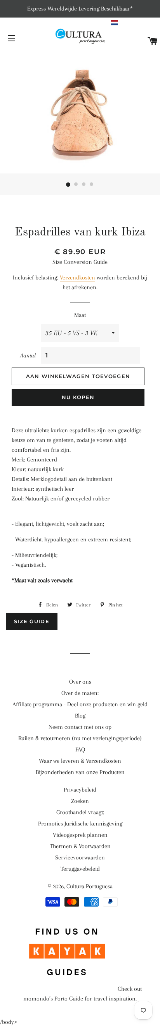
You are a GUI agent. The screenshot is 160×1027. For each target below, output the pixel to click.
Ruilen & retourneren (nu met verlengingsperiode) (80, 738)
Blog (80, 715)
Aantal (28, 355)
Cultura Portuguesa (89, 886)
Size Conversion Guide (80, 261)
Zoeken (80, 800)
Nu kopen (78, 397)
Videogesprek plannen (80, 834)
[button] (134, 23)
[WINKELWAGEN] (153, 41)
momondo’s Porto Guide (53, 998)
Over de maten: (80, 692)
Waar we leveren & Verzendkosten (80, 760)
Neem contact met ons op (80, 726)
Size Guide (31, 621)
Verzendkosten (77, 277)
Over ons (80, 681)
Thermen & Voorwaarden (80, 846)
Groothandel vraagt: (80, 812)
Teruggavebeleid (80, 868)
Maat (80, 314)
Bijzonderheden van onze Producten (80, 772)
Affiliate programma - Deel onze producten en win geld (80, 704)
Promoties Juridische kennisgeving (80, 823)
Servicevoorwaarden (80, 857)
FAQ (80, 749)
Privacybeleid (80, 789)
